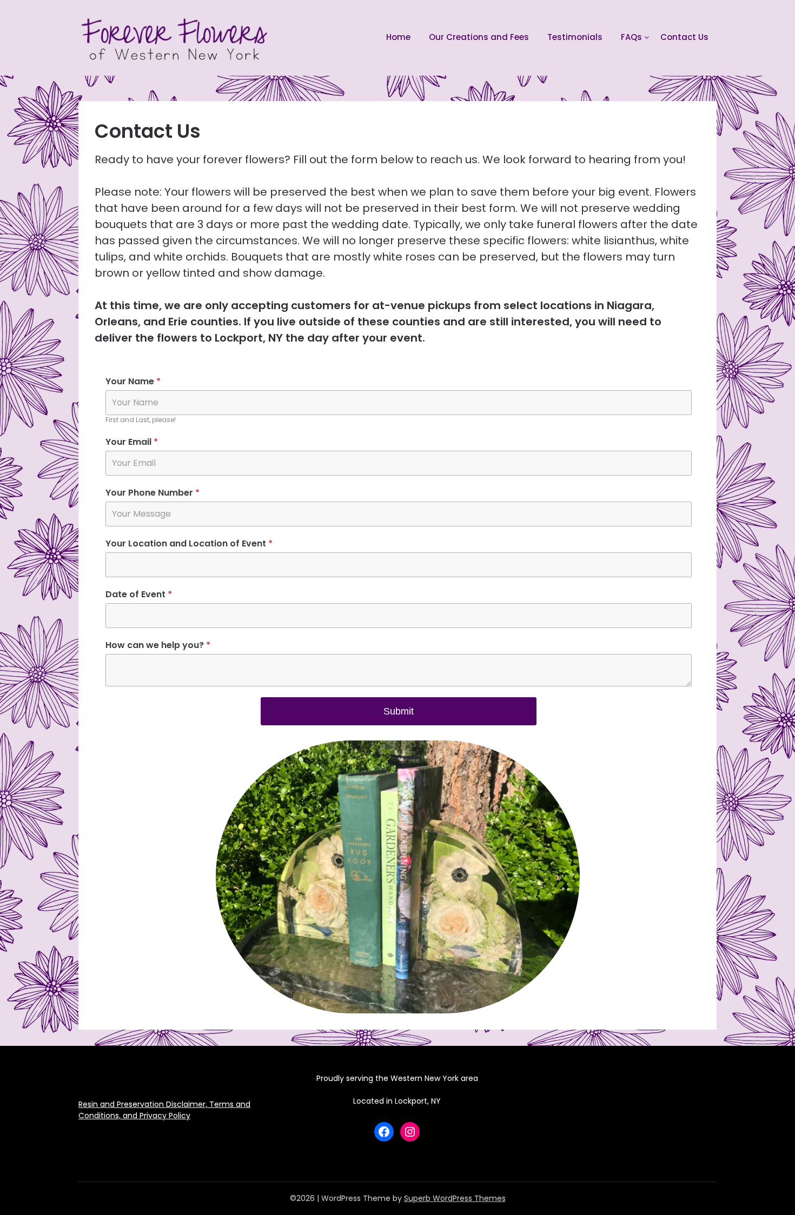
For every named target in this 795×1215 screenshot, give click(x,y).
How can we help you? (157, 645)
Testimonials (574, 37)
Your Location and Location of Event (189, 543)
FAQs (631, 37)
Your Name (133, 381)
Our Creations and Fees (479, 37)
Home (398, 37)
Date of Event (138, 594)
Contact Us (684, 37)
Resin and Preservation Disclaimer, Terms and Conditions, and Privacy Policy (164, 1110)
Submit (398, 711)
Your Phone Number (152, 492)
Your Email (131, 442)
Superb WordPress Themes (455, 1198)
